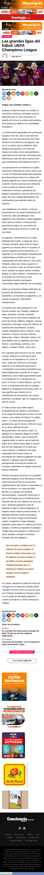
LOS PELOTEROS (15, 841)
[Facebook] (4, 93)
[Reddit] (13, 93)
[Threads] (36, 93)
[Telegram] (4, 98)
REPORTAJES (21, 837)
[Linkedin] (18, 93)
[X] (9, 93)
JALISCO (8, 834)
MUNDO (10, 837)
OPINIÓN (30, 834)
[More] (9, 98)
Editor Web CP (16, 56)
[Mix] (27, 93)
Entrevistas (34, 837)
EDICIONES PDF (31, 841)
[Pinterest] (22, 93)
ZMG (37, 834)
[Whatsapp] (32, 93)
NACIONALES (19, 834)
